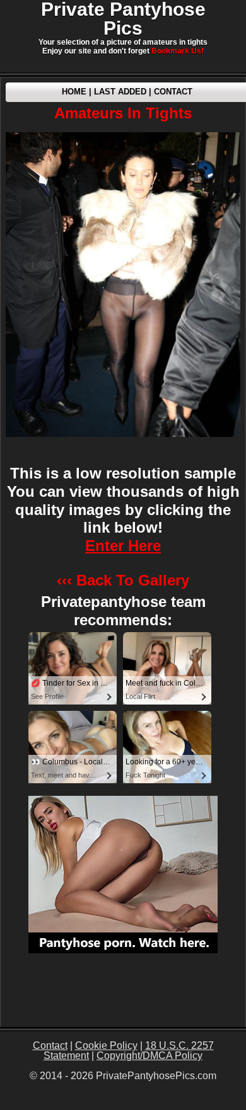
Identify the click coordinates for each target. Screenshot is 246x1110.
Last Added (120, 91)
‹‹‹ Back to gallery (123, 580)
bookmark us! (177, 51)
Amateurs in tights (123, 113)
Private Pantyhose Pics (123, 19)
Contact (173, 91)
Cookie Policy (106, 1045)
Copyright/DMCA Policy (149, 1055)
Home (74, 91)
